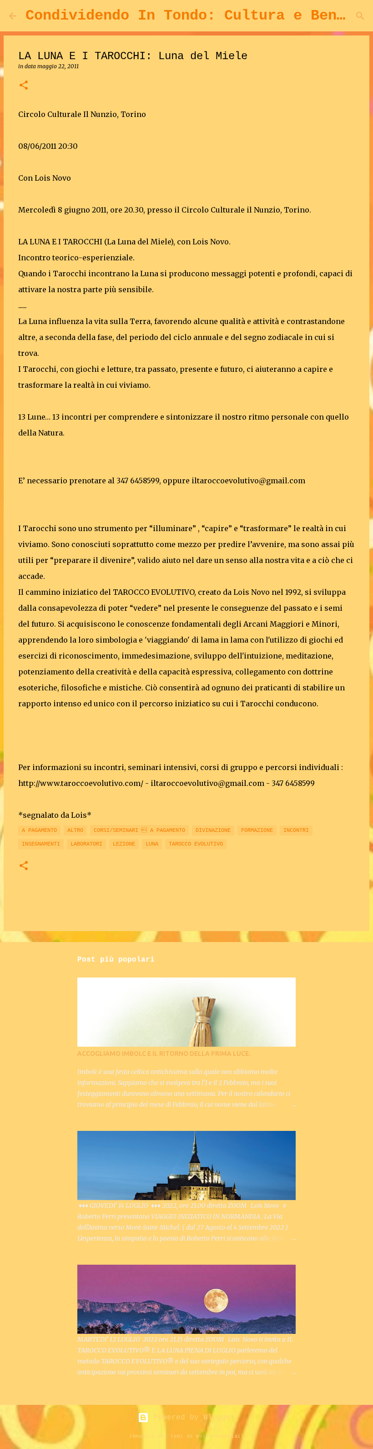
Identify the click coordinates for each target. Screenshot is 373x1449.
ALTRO (75, 830)
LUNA (152, 844)
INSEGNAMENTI (41, 844)
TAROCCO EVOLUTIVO (196, 844)
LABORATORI (86, 844)
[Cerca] (360, 16)
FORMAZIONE (257, 830)
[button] (23, 86)
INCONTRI (296, 830)
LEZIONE (124, 844)
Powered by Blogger (192, 1418)
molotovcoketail (220, 1436)
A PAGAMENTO (39, 830)
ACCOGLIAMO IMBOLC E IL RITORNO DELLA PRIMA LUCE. (163, 1053)
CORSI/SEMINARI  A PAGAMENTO (139, 830)
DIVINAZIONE (213, 830)
